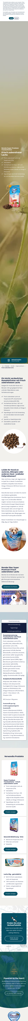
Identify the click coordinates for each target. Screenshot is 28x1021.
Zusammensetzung (14, 621)
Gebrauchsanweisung (14, 624)
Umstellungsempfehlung (14, 631)
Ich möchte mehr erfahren (14, 993)
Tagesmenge (14, 628)
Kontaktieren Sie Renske (10, 586)
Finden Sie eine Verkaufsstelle (14, 938)
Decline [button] (16, 18)
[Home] (2, 366)
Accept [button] (11, 18)
